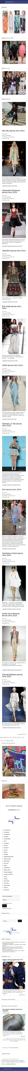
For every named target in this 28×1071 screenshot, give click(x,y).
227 (20, 737)
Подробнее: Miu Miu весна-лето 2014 (9, 185)
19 (18, 1039)
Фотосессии (6, 880)
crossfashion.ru (12, 810)
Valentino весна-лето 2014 (14, 251)
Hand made (6, 883)
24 (13, 1041)
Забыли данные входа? (6, 908)
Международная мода (8, 856)
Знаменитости (7, 834)
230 (2, 740)
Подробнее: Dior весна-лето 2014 (9, 548)
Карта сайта (6, 889)
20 (20, 1039)
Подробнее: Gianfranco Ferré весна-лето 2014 (11, 609)
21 (22, 1039)
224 (13, 737)
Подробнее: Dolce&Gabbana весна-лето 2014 (11, 727)
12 (3, 1039)
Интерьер (6, 836)
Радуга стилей (7, 869)
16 (11, 1039)
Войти (4, 906)
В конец (11, 740)
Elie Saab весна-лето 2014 (11, 307)
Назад (5, 737)
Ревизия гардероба (8, 872)
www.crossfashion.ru (14, 1047)
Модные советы (7, 858)
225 (15, 737)
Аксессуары (6, 832)
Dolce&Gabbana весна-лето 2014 (12, 675)
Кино (5, 841)
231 (4, 740)
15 (9, 1039)
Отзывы (5, 887)
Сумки (5, 876)
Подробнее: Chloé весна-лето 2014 (9, 419)
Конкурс (6, 845)
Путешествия (7, 867)
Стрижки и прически (8, 874)
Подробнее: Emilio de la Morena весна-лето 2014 (11, 670)
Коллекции (9, 135)
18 (16, 1039)
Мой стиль (6, 863)
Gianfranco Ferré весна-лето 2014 (12, 554)
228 (22, 737)
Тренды (5, 878)
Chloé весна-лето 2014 (12, 365)
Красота (5, 849)
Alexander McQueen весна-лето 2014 (11, 191)
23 (10, 1041)
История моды (7, 838)
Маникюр (6, 854)
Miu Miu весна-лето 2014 (13, 131)
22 (24, 1039)
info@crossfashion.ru (11, 1064)
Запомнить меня (7, 903)
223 (10, 737)
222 (8, 737)
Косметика (6, 847)
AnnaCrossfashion (6, 1013)
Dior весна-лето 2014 (11, 489)
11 (24, 1038)
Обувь (5, 865)
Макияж (5, 852)
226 (18, 737)
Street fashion (7, 885)
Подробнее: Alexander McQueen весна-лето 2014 (12, 246)
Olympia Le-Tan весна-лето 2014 (12, 425)
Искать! (19, 920)
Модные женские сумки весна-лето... (13, 959)
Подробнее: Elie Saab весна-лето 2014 (10, 360)
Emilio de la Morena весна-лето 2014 (11, 615)
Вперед (7, 740)
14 (7, 1039)
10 (22, 1038)
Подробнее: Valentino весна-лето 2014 (9, 301)
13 (5, 1039)
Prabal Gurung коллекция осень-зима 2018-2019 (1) (12, 946)
